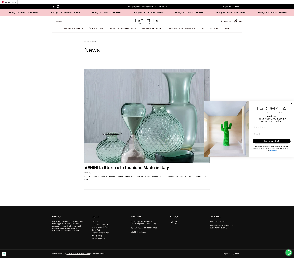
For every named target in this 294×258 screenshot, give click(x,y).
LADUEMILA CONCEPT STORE (78, 253)
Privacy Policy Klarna (99, 238)
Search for (95, 221)
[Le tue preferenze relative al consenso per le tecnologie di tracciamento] (4, 254)
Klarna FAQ (96, 230)
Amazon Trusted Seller (100, 233)
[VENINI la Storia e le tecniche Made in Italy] (147, 116)
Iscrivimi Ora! (271, 141)
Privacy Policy (97, 236)
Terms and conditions (100, 224)
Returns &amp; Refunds (100, 227)
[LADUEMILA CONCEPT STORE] (146, 21)
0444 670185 (152, 228)
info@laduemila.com (138, 232)
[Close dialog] (291, 103)
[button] (57, 21)
